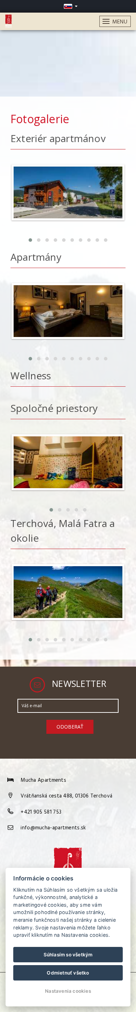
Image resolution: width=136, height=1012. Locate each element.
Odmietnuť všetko (68, 973)
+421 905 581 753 (41, 812)
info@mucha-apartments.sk (53, 828)
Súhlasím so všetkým (68, 954)
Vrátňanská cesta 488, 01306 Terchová (66, 796)
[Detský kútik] (68, 493)
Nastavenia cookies (68, 991)
